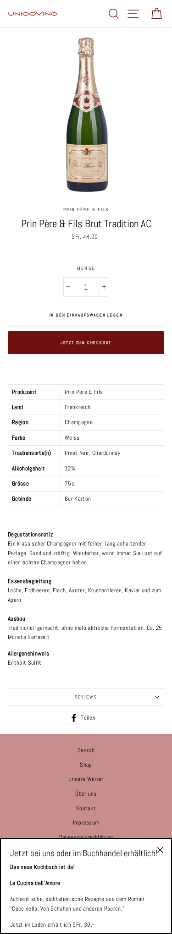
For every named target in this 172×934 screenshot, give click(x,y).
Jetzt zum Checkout (86, 342)
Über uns (86, 793)
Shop (86, 765)
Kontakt (86, 808)
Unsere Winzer (85, 779)
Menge (85, 268)
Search (86, 750)
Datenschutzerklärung (86, 837)
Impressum (86, 822)
